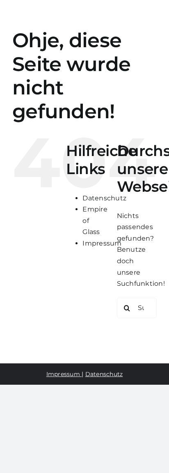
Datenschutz (104, 198)
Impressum (101, 243)
